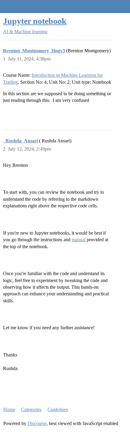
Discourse (37, 423)
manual (79, 239)
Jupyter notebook (35, 21)
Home (9, 409)
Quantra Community (22, 6)
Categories (31, 409)
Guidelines (57, 409)
